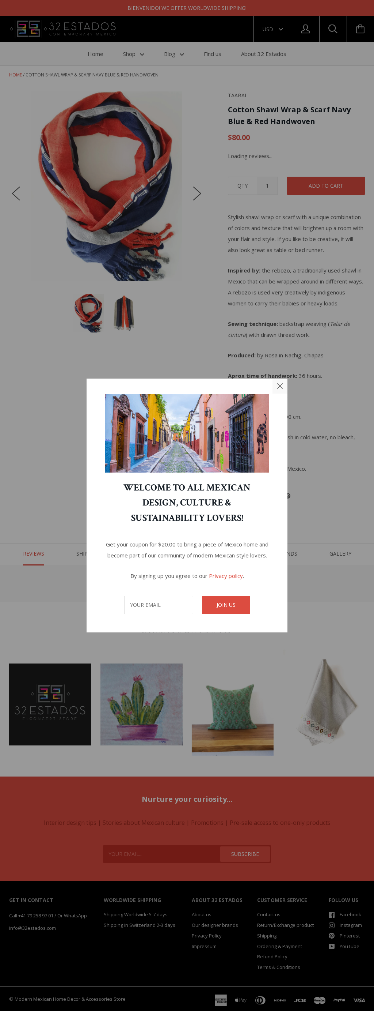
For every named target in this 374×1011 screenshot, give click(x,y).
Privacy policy (226, 575)
